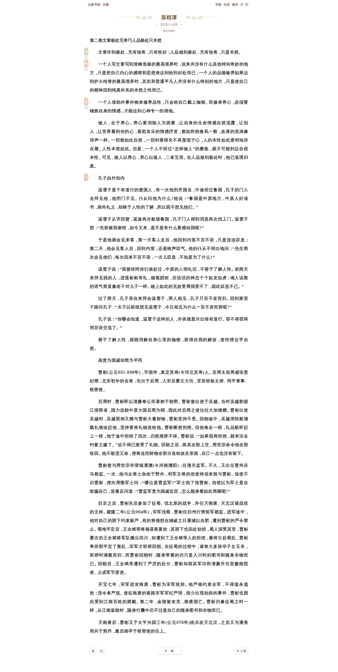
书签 (218, 4)
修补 (235, 4)
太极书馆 (94, 4)
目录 (227, 4)
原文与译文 (169, 30)
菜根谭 (169, 17)
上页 (241, 651)
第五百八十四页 (169, 24)
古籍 (105, 4)
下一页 (169, 651)
